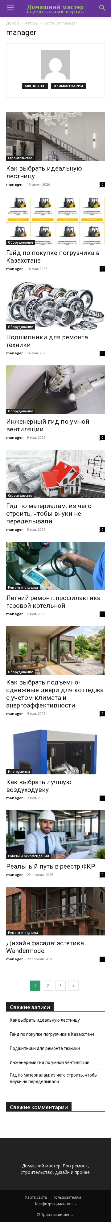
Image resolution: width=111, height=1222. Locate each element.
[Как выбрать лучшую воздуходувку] (55, 750)
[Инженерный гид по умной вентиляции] (55, 389)
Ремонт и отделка (23, 587)
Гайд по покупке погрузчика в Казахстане (52, 1034)
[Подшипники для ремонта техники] (55, 305)
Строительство (20, 158)
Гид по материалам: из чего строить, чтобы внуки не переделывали (49, 513)
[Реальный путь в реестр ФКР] (55, 834)
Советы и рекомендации (28, 856)
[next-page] (73, 986)
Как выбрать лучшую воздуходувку (39, 785)
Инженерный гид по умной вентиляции (49, 1062)
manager (14, 184)
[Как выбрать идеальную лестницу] (55, 136)
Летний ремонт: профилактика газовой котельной (53, 601)
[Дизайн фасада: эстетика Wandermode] (55, 911)
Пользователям (67, 1197)
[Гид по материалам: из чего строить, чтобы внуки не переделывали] (55, 474)
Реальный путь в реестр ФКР (50, 866)
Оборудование (20, 242)
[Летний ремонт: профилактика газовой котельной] (55, 566)
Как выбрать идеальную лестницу (45, 1020)
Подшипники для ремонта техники (45, 1048)
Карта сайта (36, 1197)
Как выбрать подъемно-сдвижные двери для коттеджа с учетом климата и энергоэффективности (55, 694)
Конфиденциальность (55, 1203)
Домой (12, 23)
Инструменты (19, 771)
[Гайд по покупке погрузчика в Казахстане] (55, 221)
